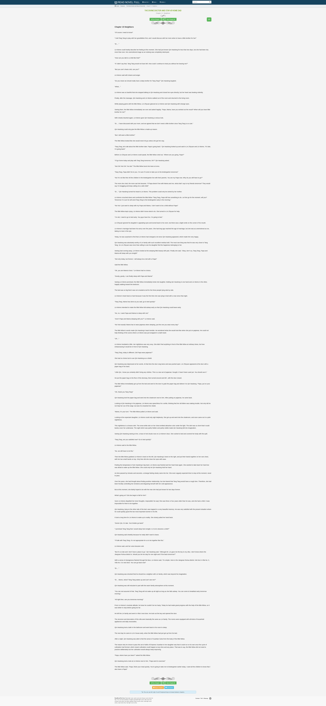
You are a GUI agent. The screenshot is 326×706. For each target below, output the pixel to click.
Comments (170, 687)
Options (163, 2)
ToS (202, 698)
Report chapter (158, 687)
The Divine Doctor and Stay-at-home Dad (163, 10)
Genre (154, 2)
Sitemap (206, 698)
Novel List (146, 2)
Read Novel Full (128, 2)
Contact (198, 698)
